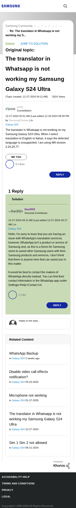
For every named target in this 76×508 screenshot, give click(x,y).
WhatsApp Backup (23, 349)
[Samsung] (10, 5)
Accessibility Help (14, 473)
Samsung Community (18, 26)
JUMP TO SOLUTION (32, 43)
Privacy (7, 486)
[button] (63, 108)
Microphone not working (28, 391)
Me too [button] (16, 152)
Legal (5, 493)
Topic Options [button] (63, 35)
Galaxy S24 (11, 124)
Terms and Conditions (17, 480)
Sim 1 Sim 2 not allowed (27, 439)
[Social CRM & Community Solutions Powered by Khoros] (61, 461)
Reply (60, 170)
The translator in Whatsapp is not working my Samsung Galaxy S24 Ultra (34, 415)
